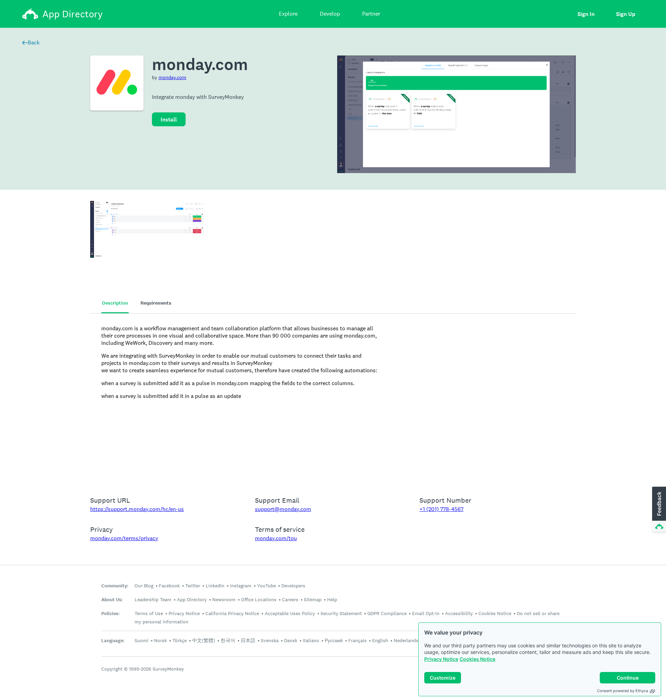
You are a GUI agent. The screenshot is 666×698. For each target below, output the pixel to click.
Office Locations (258, 599)
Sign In (586, 14)
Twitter (192, 585)
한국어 (228, 640)
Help (332, 599)
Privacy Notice (441, 659)
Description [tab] (115, 303)
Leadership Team (153, 599)
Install (169, 119)
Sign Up (625, 14)
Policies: (110, 613)
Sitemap (313, 599)
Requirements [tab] (155, 303)
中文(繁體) (203, 640)
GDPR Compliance (387, 613)
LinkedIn (215, 585)
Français (357, 640)
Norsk (160, 640)
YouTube (266, 585)
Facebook (169, 585)
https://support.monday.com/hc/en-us (137, 509)
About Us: (112, 599)
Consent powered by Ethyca (622, 690)
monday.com (172, 77)
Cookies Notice (477, 659)
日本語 (248, 640)
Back (34, 42)
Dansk (290, 640)
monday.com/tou (276, 538)
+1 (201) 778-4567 (441, 509)
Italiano (311, 640)
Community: (114, 585)
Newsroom (224, 599)
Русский (334, 640)
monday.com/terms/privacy (124, 538)
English (380, 640)
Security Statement (341, 613)
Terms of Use (149, 613)
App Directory (192, 599)
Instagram (240, 585)
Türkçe (179, 640)
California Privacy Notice (232, 613)
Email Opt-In (425, 613)
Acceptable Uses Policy (290, 613)
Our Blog (144, 585)
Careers (290, 599)
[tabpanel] (333, 400)
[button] (658, 509)
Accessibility (459, 613)
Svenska (270, 640)
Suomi (141, 640)
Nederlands (406, 640)
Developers (293, 585)
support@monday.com (283, 509)
